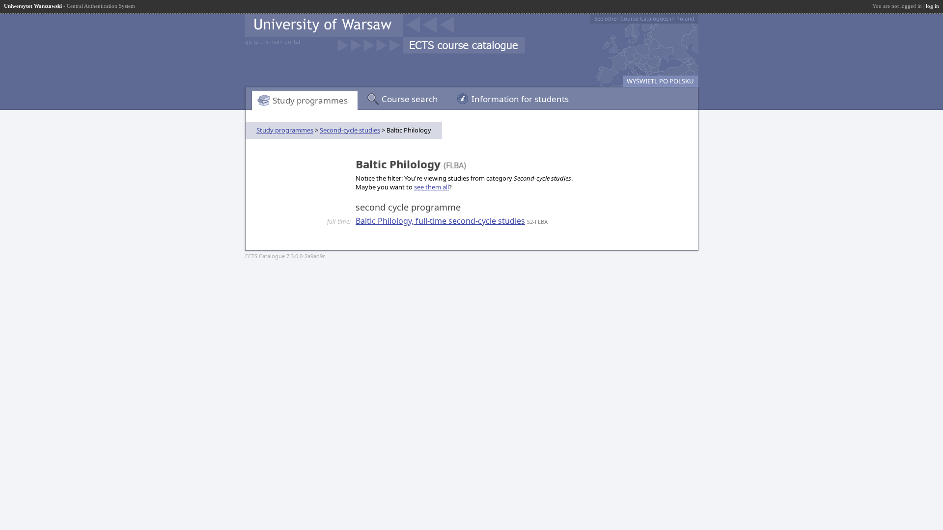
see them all (431, 187)
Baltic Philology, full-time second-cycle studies (440, 220)
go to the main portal (272, 41)
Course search (410, 99)
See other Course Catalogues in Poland (644, 18)
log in (932, 6)
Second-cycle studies (350, 130)
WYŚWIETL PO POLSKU (660, 81)
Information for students (520, 99)
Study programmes (310, 100)
